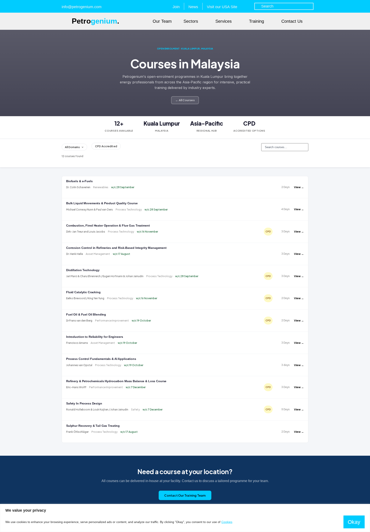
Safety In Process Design (84, 403)
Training (256, 21)
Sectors (191, 21)
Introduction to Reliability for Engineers (94, 336)
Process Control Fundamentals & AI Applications (101, 359)
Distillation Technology (83, 270)
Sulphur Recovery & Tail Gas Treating (93, 425)
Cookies (226, 522)
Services (223, 21)
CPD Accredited (106, 146)
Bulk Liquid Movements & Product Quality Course (102, 203)
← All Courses (185, 100)
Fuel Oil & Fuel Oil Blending (86, 314)
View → (299, 187)
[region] (185, 518)
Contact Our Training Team (185, 495)
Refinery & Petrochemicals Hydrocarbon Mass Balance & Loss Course (116, 381)
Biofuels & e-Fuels (79, 181)
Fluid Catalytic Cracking (83, 292)
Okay (354, 522)
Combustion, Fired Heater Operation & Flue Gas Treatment (108, 225)
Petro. (95, 21)
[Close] (365, 507)
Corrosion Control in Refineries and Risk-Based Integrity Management (116, 247)
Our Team (162, 21)
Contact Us (292, 21)
